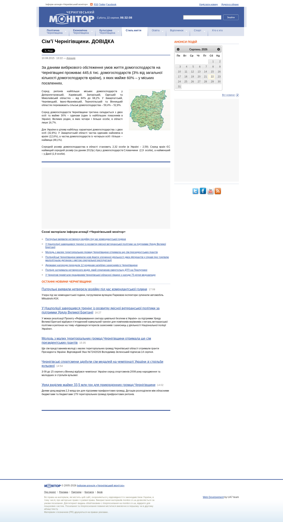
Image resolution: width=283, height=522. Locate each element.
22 (212, 76)
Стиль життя (133, 30)
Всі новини (228, 95)
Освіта (156, 30)
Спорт (197, 30)
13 (199, 71)
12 (192, 71)
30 (219, 81)
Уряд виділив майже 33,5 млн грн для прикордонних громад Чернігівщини (98, 385)
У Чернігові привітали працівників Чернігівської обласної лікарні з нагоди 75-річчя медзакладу (100, 275)
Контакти (89, 492)
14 (205, 71)
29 (212, 81)
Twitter (102, 4)
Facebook (111, 4)
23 (219, 76)
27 (199, 81)
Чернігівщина (55, 31)
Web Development (213, 497)
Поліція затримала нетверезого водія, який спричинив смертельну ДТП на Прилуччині (96, 270)
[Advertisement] (106, 198)
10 (179, 71)
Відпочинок (176, 30)
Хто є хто (217, 30)
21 (205, 76)
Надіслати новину (208, 4)
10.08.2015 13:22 (52, 58)
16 (219, 71)
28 (205, 81)
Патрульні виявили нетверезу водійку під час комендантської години (85, 239)
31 (179, 86)
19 (192, 76)
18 (185, 76)
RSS (96, 4)
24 (179, 81)
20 (199, 76)
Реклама (63, 492)
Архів (100, 492)
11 (186, 71)
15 (212, 71)
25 (185, 81)
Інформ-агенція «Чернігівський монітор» (70, 12)
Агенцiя (71, 58)
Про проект (50, 492)
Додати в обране (230, 4)
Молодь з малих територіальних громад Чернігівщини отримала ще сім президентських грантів (101, 252)
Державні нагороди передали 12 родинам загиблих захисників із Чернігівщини (91, 265)
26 (192, 81)
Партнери (76, 492)
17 (179, 76)
